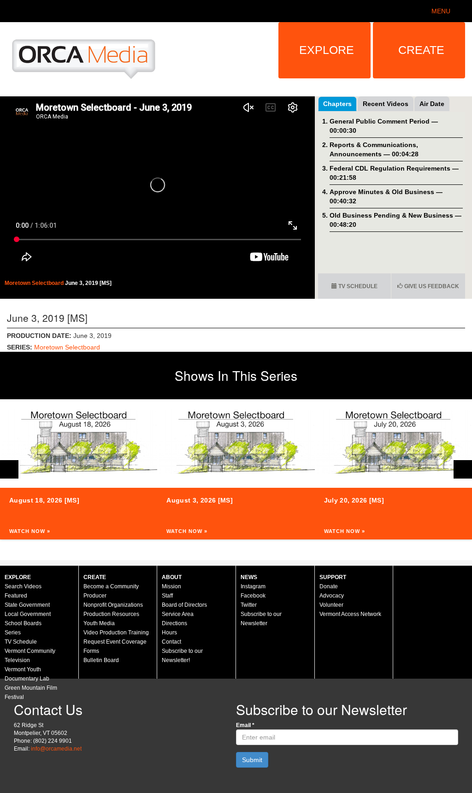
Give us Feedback (431, 286)
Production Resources (111, 614)
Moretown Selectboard (35, 283)
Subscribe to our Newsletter (261, 619)
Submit (252, 759)
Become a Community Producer (111, 591)
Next (463, 469)
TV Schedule (357, 286)
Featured (16, 595)
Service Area (178, 614)
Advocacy (331, 595)
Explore (326, 49)
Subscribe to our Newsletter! (182, 655)
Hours (169, 632)
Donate (328, 586)
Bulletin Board (101, 660)
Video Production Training (116, 632)
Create (421, 49)
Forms (91, 651)
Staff (167, 595)
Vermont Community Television (30, 655)
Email (245, 725)
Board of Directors (184, 605)
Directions (174, 623)
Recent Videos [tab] (385, 103)
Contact (171, 642)
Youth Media (99, 623)
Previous (9, 469)
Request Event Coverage (115, 642)
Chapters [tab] (337, 103)
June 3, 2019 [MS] (88, 283)
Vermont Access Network (350, 614)
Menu (440, 11)
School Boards (23, 623)
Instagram (253, 586)
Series (13, 632)
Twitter (249, 605)
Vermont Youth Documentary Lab (27, 674)
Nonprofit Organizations (113, 605)
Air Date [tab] (431, 103)
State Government (27, 605)
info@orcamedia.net (56, 749)
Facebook (253, 595)
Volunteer (331, 605)
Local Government (28, 614)
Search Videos (23, 586)
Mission (171, 586)
